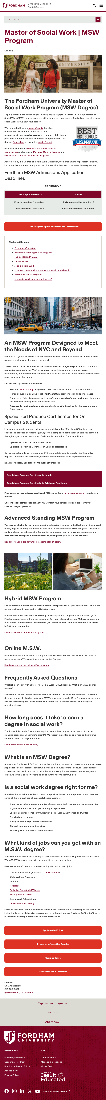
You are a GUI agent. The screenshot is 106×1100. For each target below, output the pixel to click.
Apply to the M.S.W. (53, 930)
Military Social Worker (21, 894)
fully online (18, 142)
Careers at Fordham (14, 1062)
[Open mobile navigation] (101, 5)
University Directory (14, 1057)
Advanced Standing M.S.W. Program (33, 252)
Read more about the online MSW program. (26, 665)
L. (43, 872)
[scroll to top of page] (97, 1091)
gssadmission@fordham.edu (19, 992)
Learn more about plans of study (21, 744)
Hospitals (14, 885)
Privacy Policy (11, 1075)
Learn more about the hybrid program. (24, 632)
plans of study (35, 128)
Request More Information (53, 971)
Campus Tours (53, 958)
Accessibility (10, 1070)
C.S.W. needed (51, 872)
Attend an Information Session (53, 944)
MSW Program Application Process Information (53, 226)
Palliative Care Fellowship (46, 152)
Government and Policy (22, 903)
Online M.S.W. (21, 261)
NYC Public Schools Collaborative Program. (27, 155)
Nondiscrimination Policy (17, 1066)
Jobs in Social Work (24, 266)
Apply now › (53, 1021)
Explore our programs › (53, 1003)
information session (75, 493)
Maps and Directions (51, 1062)
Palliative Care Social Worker (25, 890)
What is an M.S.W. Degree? (28, 274)
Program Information (25, 248)
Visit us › (53, 1012)
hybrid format (45, 142)
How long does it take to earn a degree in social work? (42, 270)
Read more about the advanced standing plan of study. (32, 541)
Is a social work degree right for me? (33, 279)
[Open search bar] (94, 5)
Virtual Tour (47, 1066)
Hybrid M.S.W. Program (26, 257)
